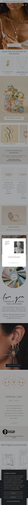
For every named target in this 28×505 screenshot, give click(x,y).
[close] (24, 240)
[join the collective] (14, 252)
